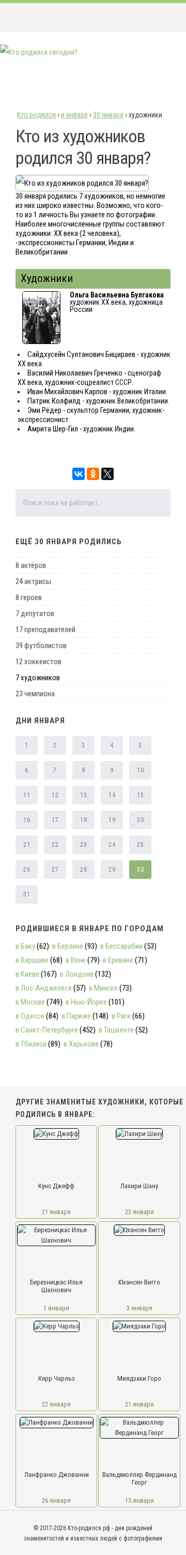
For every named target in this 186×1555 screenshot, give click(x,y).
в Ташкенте (116, 1030)
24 (112, 844)
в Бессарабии (121, 946)
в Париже (76, 1016)
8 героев (29, 597)
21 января (56, 1212)
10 (140, 770)
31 (26, 894)
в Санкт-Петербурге (47, 1030)
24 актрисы (33, 581)
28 (83, 869)
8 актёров (31, 565)
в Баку (25, 946)
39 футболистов (41, 645)
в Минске (103, 988)
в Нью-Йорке (86, 1002)
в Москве (30, 1002)
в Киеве (27, 974)
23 (83, 844)
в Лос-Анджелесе (44, 988)
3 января (139, 1308)
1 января (56, 1308)
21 (26, 844)
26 (26, 869)
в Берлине (67, 946)
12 (55, 795)
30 (140, 869)
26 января (56, 1500)
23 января (139, 1212)
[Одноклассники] (93, 474)
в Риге (121, 1016)
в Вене (76, 960)
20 (140, 820)
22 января (56, 1404)
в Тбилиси (31, 1044)
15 (140, 795)
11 (26, 795)
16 (26, 820)
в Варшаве (32, 960)
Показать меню (162, 17)
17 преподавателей (45, 629)
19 (112, 820)
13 (83, 795)
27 (55, 869)
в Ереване (118, 960)
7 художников (38, 677)
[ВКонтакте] (78, 474)
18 (83, 820)
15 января (139, 1500)
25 (140, 844)
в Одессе (30, 1016)
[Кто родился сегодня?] (39, 52)
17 (55, 820)
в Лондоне (77, 974)
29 (112, 869)
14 (112, 795)
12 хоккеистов (38, 661)
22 (55, 844)
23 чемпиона (35, 693)
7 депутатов (35, 613)
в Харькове (81, 1044)
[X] (107, 474)
